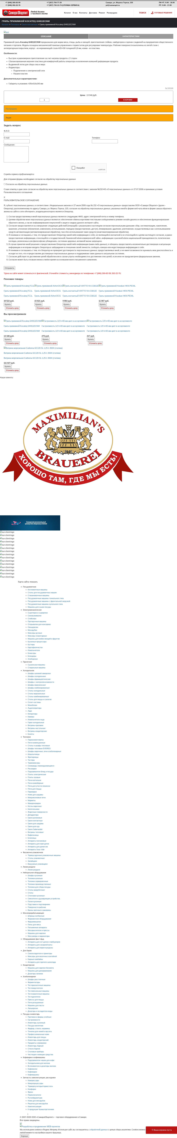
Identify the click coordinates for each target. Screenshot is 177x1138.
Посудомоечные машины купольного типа (45, 604)
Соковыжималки (34, 616)
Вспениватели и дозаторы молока (42, 1066)
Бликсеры (32, 653)
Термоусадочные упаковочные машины (44, 855)
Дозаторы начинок (35, 974)
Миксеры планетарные (37, 636)
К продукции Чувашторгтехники (41, 1109)
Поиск (142, 13)
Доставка (93, 13)
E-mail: (7, 138)
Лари (30, 711)
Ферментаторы (34, 982)
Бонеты (31, 734)
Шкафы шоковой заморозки (39, 673)
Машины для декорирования (40, 971)
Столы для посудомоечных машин (42, 592)
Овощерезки (33, 627)
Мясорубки (32, 630)
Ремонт (102, 13)
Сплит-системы (34, 702)
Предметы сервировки (37, 1043)
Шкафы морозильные (37, 685)
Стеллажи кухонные (36, 896)
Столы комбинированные (38, 696)
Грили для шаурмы (35, 823)
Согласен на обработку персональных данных (26, 184)
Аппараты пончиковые (37, 841)
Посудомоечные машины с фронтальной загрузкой (49, 601)
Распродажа (112, 13)
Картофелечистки (35, 647)
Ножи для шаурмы (35, 795)
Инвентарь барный (35, 1046)
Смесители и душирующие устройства (44, 899)
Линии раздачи (34, 870)
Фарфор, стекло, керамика (39, 1028)
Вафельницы (33, 835)
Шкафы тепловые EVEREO (39, 748)
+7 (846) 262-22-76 (12, 5)
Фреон (30, 1092)
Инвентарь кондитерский (38, 1040)
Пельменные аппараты (37, 927)
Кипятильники (33, 809)
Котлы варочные (35, 806)
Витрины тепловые (35, 832)
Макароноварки (34, 803)
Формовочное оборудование (39, 919)
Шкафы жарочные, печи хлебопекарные (44, 751)
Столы (30, 893)
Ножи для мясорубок (36, 1101)
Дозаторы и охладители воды (40, 1011)
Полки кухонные (34, 901)
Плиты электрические (37, 774)
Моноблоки (32, 705)
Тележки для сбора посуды (39, 887)
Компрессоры (33, 1080)
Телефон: (96, 138)
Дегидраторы (33, 815)
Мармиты (32, 800)
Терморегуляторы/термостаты (40, 1086)
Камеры (31, 717)
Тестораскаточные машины (39, 985)
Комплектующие (34, 1106)
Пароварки (32, 792)
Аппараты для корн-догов (38, 844)
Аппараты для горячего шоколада (42, 962)
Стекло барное (34, 1049)
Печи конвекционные (36, 743)
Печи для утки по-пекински (39, 786)
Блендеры (32, 656)
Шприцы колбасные (36, 916)
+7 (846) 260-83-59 (12, 2)
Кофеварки (32, 1072)
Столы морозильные (36, 694)
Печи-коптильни (34, 780)
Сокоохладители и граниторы (40, 953)
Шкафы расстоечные (36, 979)
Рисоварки (32, 769)
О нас (75, 13)
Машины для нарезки (37, 933)
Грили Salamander (35, 829)
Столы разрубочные (36, 890)
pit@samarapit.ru (113, 5)
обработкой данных (99, 1130)
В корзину (127, 100)
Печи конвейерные (35, 783)
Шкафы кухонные (35, 875)
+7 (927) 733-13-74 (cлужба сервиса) (63, 5)
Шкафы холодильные (37, 676)
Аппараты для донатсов (38, 847)
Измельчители (34, 650)
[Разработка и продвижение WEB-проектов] (40, 1126)
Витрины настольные (36, 728)
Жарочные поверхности (37, 812)
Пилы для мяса (34, 925)
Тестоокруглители (35, 988)
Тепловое (15, 24)
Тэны (31, 1114)
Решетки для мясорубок (38, 1104)
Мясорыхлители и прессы (38, 930)
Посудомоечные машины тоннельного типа (46, 598)
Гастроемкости (34, 1020)
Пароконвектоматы (36, 740)
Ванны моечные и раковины (39, 910)
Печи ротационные (35, 1002)
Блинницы (32, 838)
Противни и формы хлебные (39, 1017)
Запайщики (32, 861)
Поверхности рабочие (37, 907)
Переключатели (34, 1095)
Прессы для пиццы (36, 1000)
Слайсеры (32, 618)
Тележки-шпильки (35, 878)
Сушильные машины (36, 665)
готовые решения (163, 13)
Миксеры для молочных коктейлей (42, 956)
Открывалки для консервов (39, 624)
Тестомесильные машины (38, 991)
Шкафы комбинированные (38, 688)
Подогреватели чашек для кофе (41, 1060)
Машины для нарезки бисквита (41, 968)
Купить (8, 304)
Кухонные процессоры (37, 642)
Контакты (83, 13)
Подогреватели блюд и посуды (40, 771)
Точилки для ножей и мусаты (40, 1031)
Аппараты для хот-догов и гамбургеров (44, 942)
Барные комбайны (35, 959)
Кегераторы (32, 714)
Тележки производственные (39, 884)
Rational (23, 1114)
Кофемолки (32, 1069)
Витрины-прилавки (35, 725)
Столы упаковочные (36, 858)
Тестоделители (34, 997)
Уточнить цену (12, 308)
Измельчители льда (36, 720)
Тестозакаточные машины (38, 994)
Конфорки (32, 1089)
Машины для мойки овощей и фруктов (44, 639)
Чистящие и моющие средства (40, 1054)
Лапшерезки (33, 1008)
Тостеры (31, 760)
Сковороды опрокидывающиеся (41, 766)
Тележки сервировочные (38, 881)
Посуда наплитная (35, 1026)
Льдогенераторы (34, 708)
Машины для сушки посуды (39, 607)
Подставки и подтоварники (39, 904)
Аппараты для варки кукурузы (40, 948)
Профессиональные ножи (38, 1034)
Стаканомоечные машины (38, 595)
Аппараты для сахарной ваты (40, 945)
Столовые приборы (36, 1052)
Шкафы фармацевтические (39, 679)
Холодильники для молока (39, 1063)
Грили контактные (30, 24)
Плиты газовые (34, 777)
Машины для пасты (36, 1005)
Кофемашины (33, 1075)
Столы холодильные (36, 691)
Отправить (9, 268)
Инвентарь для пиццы (37, 1037)
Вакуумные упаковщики (37, 864)
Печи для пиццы (34, 789)
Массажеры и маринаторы (39, 936)
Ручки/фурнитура (35, 1098)
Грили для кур (33, 826)
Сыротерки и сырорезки (38, 613)
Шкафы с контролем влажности (41, 682)
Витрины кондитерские (37, 731)
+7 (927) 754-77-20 (54, 2)
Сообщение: (9, 145)
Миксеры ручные (35, 633)
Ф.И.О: (7, 131)
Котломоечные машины (37, 590)
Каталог (67, 13)
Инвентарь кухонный (36, 1023)
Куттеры (31, 644)
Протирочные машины (37, 621)
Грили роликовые (35, 818)
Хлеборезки (33, 659)
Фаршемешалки (34, 922)
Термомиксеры (34, 763)
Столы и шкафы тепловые (39, 746)
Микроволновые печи (37, 797)
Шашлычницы (33, 754)
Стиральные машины (36, 668)
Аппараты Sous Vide (36, 849)
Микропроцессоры (35, 1083)
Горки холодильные (36, 722)
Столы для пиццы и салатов (39, 699)
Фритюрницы (33, 757)
